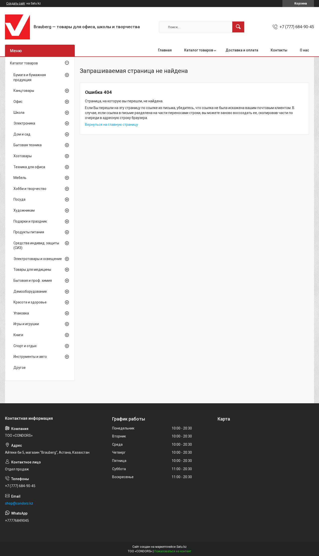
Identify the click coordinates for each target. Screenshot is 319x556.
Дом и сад (21, 134)
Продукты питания (28, 232)
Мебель (19, 178)
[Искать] (238, 26)
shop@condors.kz (19, 503)
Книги (18, 335)
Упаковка (21, 313)
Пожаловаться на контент (172, 551)
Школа (18, 113)
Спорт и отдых (25, 346)
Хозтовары (22, 156)
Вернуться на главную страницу (111, 125)
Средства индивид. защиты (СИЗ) (36, 245)
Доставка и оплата (242, 50)
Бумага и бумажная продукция (29, 77)
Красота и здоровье (30, 302)
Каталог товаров (198, 50)
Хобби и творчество (29, 189)
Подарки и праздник (30, 221)
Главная (165, 50)
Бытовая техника (27, 145)
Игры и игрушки (26, 324)
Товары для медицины (32, 270)
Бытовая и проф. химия (32, 280)
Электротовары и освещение (37, 259)
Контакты (279, 50)
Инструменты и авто (30, 357)
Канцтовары (23, 91)
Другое (19, 368)
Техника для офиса (29, 167)
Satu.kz (181, 547)
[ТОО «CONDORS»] (17, 26)
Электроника (24, 123)
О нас (304, 50)
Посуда (19, 199)
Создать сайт (15, 3)
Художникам (24, 210)
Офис (17, 102)
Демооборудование (30, 291)
